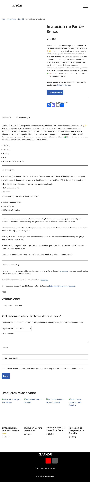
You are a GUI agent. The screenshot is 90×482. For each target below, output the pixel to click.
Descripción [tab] (6, 117)
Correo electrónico (10, 358)
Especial (21, 19)
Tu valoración (8, 333)
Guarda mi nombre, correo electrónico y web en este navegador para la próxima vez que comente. (44, 368)
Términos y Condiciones (45, 468)
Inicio (3, 19)
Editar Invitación (63, 85)
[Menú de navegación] (85, 6)
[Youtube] (41, 461)
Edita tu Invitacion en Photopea (62, 286)
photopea (64, 271)
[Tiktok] (55, 461)
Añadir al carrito (55, 92)
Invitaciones (12, 19)
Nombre (6, 348)
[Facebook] (35, 461)
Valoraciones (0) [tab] (23, 117)
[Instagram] (48, 461)
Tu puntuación (8, 328)
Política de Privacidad (45, 476)
